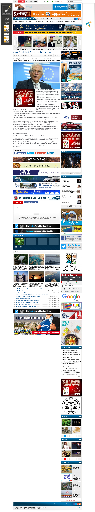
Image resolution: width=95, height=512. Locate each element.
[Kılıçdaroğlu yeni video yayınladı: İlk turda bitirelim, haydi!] (76, 445)
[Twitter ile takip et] (77, 19)
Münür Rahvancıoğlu (68, 196)
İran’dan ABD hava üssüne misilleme (23, 298)
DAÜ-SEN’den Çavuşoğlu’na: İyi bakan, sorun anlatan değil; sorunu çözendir (70, 360)
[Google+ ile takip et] (78, 19)
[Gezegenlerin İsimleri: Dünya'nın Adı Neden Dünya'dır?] (76, 422)
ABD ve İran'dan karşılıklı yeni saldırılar (23, 304)
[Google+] (18, 55)
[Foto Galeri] (21, 18)
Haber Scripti (76, 508)
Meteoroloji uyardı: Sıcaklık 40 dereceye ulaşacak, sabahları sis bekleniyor (70, 353)
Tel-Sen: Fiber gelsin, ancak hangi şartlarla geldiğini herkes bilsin (71, 356)
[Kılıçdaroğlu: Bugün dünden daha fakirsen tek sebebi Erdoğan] (66, 445)
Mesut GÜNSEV (67, 191)
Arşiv (31, 1)
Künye (27, 1)
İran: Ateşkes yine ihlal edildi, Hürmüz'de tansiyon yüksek (27, 302)
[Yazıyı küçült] (55, 55)
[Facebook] (14, 55)
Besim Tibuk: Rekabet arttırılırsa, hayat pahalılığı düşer (55, 48)
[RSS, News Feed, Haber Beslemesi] (80, 19)
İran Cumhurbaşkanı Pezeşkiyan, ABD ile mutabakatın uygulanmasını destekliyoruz (50, 33)
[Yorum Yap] (48, 55)
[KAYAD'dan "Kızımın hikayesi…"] (66, 453)
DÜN (75, 500)
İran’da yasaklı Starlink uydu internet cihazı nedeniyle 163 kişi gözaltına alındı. (20, 268)
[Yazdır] (52, 55)
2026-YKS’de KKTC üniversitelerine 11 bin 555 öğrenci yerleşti (70, 355)
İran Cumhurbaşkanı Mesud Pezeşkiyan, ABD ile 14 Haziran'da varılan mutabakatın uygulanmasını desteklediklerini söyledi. (36, 268)
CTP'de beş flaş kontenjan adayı (69, 350)
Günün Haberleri (21, 1)
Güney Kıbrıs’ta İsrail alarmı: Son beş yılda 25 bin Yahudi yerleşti (71, 362)
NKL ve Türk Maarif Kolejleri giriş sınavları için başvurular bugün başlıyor (70, 358)
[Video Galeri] (30, 18)
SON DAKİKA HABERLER (66, 347)
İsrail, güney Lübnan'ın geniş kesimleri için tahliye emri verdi (27, 300)
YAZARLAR (64, 176)
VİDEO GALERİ (64, 439)
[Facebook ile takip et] (75, 19)
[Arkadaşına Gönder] (50, 55)
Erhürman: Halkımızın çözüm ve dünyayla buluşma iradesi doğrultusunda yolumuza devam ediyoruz (39, 48)
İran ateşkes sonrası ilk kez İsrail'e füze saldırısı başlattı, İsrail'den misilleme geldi (32, 294)
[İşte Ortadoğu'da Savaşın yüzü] (66, 430)
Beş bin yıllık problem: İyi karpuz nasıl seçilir (19, 247)
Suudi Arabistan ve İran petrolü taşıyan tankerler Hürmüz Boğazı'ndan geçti (30, 288)
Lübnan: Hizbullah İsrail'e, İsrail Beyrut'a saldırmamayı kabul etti (28, 296)
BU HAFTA (71, 500)
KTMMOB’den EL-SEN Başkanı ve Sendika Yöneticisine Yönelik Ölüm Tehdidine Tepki (24, 48)
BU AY (67, 500)
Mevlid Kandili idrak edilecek (68, 370)
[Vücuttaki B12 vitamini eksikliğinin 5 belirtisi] (76, 430)
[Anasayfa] (15, 18)
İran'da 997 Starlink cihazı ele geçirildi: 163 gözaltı (70, 369)
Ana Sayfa (15, 1)
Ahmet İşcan (68, 181)
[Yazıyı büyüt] (58, 55)
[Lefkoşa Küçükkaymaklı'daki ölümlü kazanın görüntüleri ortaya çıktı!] (76, 453)
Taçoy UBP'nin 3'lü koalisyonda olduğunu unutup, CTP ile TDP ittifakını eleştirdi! (69, 48)
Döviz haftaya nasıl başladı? (68, 363)
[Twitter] (16, 55)
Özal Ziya (69, 186)
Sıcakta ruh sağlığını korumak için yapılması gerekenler (69, 367)
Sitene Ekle (35, 1)
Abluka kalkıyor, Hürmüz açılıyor (22, 290)
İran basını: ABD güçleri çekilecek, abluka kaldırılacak (26, 306)
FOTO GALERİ (64, 416)
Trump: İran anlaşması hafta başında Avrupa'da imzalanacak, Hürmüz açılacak (31, 292)
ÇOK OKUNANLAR (65, 462)
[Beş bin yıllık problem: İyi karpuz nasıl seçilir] (66, 422)
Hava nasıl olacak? (66, 365)
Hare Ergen (65, 201)
